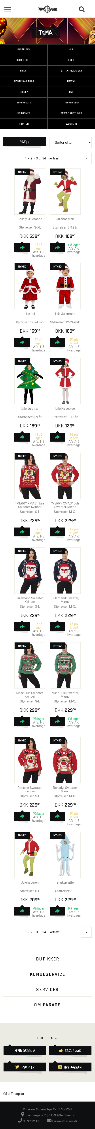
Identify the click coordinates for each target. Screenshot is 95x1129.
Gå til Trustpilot (13, 1094)
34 (44, 158)
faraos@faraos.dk (64, 1121)
